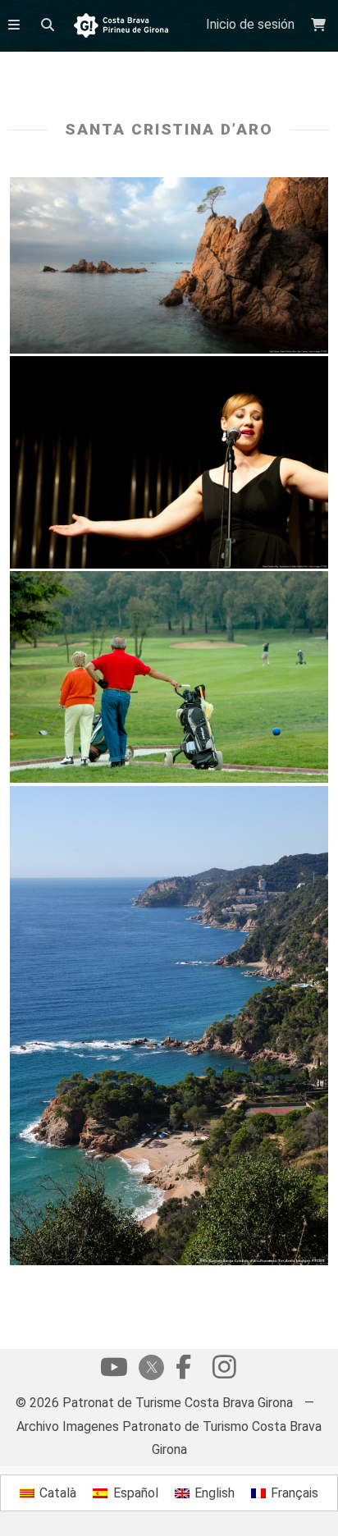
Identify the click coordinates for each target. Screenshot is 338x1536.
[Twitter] (148, 1369)
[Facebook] (183, 1371)
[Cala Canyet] (169, 1025)
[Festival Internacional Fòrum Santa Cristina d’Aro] (169, 462)
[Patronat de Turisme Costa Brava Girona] (121, 26)
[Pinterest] (224, 1371)
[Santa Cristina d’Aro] (169, 677)
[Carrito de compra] (320, 25)
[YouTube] (114, 1371)
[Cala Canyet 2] (169, 265)
